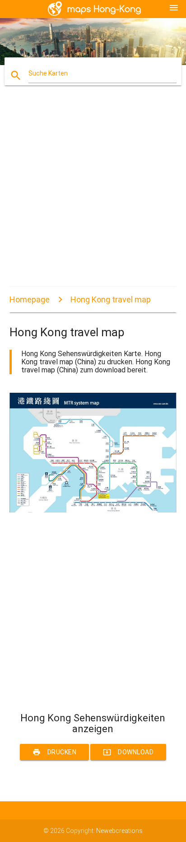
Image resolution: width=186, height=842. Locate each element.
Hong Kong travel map (110, 299)
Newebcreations (119, 830)
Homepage (29, 299)
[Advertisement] (93, 194)
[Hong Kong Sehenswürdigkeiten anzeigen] (93, 510)
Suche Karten (48, 73)
